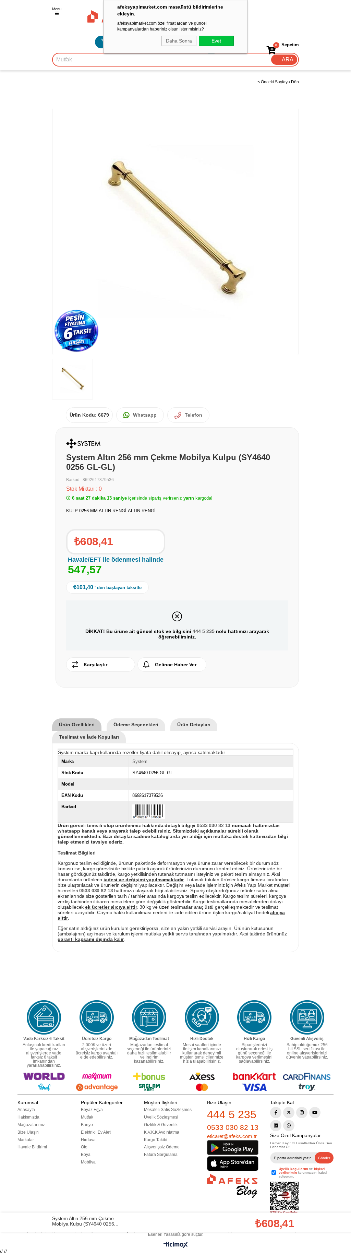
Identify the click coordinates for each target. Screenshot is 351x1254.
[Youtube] (314, 1112)
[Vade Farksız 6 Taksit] (44, 1017)
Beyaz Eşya (92, 1109)
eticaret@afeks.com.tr (232, 1136)
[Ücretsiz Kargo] (97, 1017)
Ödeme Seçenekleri (135, 724)
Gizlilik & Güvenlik (161, 1124)
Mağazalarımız (31, 1124)
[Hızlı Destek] (202, 1017)
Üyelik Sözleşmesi (161, 1117)
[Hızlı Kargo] (254, 1017)
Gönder (324, 1158)
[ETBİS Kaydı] (284, 1198)
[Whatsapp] (288, 1125)
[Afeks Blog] (232, 1186)
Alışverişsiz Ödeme (162, 1147)
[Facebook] (275, 1112)
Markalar (25, 1139)
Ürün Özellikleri (77, 724)
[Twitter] (288, 1112)
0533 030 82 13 (232, 1127)
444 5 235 (204, 631)
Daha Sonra (179, 41)
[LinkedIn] (275, 1125)
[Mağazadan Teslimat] (149, 1017)
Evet (216, 41)
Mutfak (87, 1117)
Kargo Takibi (155, 1139)
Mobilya (88, 1162)
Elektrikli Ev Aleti (96, 1132)
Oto (84, 1147)
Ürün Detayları (193, 724)
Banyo (87, 1124)
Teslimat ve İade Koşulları (89, 737)
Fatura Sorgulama (161, 1154)
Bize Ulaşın (28, 1132)
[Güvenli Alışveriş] (307, 1017)
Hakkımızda (28, 1117)
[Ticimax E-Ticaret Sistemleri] (176, 1246)
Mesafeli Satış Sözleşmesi (168, 1109)
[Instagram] (301, 1112)
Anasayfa (26, 1109)
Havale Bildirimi (32, 1147)
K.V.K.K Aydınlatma (161, 1132)
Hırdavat (89, 1139)
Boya (85, 1154)
